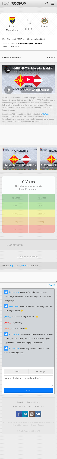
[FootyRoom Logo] (14, 3)
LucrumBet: (14, 306)
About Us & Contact (22, 406)
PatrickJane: (14, 292)
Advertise (39, 406)
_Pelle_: (8, 316)
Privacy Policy (33, 402)
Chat (28, 390)
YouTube (45, 114)
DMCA (20, 402)
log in (12, 265)
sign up (22, 265)
